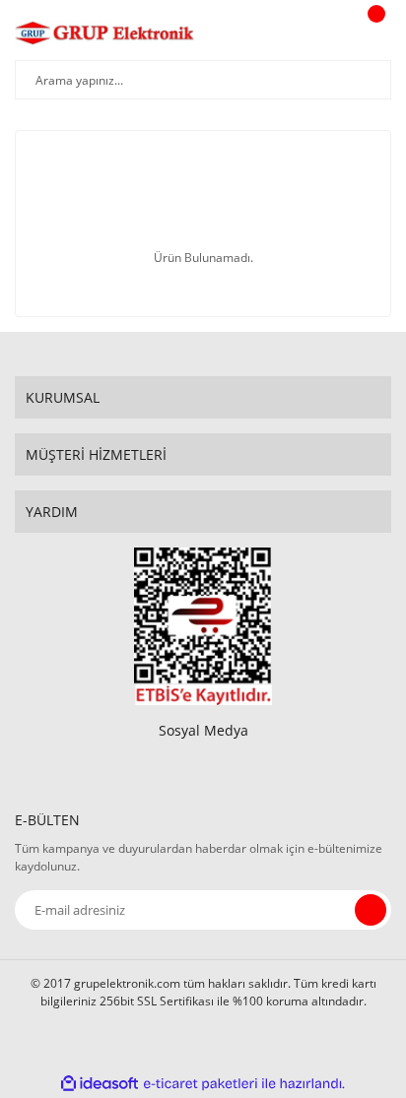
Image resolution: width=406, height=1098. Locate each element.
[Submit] (370, 910)
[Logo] (105, 32)
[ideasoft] (99, 1083)
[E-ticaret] (200, 1084)
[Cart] (373, 32)
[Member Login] (323, 32)
